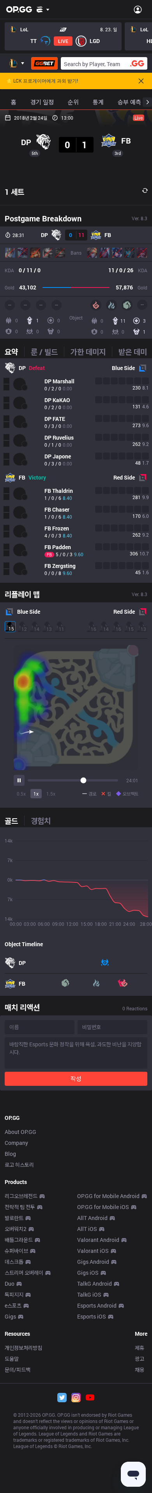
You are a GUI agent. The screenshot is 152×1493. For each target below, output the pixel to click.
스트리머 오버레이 (24, 1272)
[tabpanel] (76, 470)
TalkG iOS (89, 1294)
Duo (9, 1283)
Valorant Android (98, 1239)
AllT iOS (87, 1228)
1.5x (50, 794)
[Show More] (43, 9)
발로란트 (14, 1218)
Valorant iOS (93, 1250)
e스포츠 (13, 1305)
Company (16, 1142)
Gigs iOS (88, 1272)
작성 (76, 1078)
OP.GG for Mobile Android (108, 1196)
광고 (139, 1358)
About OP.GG (20, 1131)
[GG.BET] (44, 63)
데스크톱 (14, 1261)
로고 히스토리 (19, 1164)
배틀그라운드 (19, 1239)
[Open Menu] (138, 9)
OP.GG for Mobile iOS (103, 1207)
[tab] (14, 352)
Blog (10, 1153)
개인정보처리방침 (23, 1347)
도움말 (12, 1358)
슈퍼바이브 (16, 1250)
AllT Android (92, 1218)
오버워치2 (16, 1228)
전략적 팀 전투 (20, 1207)
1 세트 (14, 192)
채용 (139, 1369)
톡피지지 (14, 1294)
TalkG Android (94, 1283)
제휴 (139, 1347)
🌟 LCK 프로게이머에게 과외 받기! (42, 81)
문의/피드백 (17, 1369)
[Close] (141, 81)
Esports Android (97, 1305)
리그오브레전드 (21, 1196)
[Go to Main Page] (19, 9)
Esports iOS (91, 1316)
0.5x (21, 794)
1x (36, 794)
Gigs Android (93, 1261)
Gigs (10, 1316)
